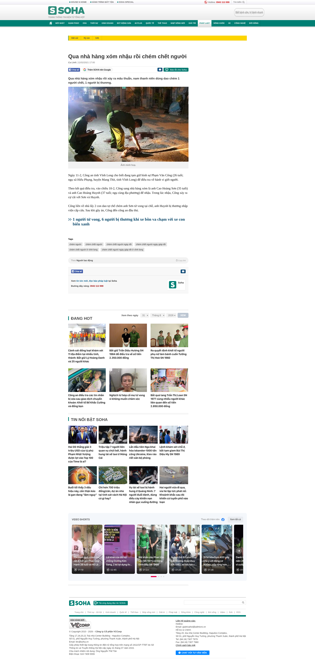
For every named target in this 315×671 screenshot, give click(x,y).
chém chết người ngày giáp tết (151, 244)
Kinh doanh (107, 23)
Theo (128, 260)
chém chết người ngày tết (119, 244)
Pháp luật (204, 23)
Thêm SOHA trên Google (99, 69)
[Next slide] (239, 551)
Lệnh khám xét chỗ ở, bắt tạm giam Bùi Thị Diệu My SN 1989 (172, 450)
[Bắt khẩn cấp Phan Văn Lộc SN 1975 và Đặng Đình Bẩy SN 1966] (152, 549)
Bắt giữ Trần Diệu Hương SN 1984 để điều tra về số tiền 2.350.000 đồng (126, 354)
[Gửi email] (159, 69)
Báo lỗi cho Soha (178, 69)
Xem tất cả (235, 519)
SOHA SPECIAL (126, 2)
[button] (154, 576)
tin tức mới (82, 281)
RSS (238, 612)
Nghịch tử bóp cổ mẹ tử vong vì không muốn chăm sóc (127, 397)
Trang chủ (79, 612)
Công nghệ (240, 23)
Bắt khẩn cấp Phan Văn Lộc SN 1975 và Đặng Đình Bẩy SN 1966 (151, 561)
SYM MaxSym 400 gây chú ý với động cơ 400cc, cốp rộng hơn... (216, 561)
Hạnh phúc (73, 23)
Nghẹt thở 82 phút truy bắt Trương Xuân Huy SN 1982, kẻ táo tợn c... (184, 561)
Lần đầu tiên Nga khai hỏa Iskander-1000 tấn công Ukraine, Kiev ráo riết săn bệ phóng (143, 452)
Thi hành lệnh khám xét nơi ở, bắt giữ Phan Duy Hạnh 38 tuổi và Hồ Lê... (87, 561)
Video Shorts (81, 519)
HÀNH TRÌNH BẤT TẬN (103, 2)
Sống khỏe (219, 23)
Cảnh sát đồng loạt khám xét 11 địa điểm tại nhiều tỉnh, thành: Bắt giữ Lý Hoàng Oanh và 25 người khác (86, 356)
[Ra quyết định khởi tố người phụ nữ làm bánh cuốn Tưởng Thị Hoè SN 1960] (169, 335)
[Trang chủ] (66, 12)
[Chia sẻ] (74, 70)
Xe (229, 23)
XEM (183, 315)
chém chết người (94, 244)
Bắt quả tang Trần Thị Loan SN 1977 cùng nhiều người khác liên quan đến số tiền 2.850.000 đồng (169, 401)
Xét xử (74, 38)
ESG (85, 23)
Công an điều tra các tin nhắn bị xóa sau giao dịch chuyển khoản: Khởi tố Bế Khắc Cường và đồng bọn (86, 401)
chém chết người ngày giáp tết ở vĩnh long (122, 249)
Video (222, 612)
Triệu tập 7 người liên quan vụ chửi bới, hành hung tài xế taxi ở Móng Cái (113, 452)
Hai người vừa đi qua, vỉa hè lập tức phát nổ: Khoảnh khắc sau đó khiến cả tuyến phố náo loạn (174, 495)
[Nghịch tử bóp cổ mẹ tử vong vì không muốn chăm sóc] (128, 380)
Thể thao (162, 23)
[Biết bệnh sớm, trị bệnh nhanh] (249, 12)
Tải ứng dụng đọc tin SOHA (112, 603)
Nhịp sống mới (178, 23)
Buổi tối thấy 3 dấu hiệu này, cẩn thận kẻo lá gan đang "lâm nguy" (82, 491)
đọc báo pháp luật (98, 281)
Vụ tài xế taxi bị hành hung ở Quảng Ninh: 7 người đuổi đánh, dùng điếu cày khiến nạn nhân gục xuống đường (143, 495)
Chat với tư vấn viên (194, 652)
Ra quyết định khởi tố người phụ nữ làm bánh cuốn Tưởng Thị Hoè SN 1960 (168, 354)
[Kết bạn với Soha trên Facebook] (172, 285)
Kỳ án (87, 38)
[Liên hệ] (183, 271)
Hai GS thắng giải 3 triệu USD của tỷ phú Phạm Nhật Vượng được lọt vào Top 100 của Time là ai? (80, 454)
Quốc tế (150, 23)
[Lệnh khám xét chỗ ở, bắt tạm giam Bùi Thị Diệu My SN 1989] (174, 435)
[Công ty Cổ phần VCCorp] (113, 623)
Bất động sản (124, 23)
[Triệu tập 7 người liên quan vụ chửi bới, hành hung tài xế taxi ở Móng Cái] (113, 435)
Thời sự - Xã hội (94, 612)
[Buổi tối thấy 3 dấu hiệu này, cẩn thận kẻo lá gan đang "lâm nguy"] (82, 475)
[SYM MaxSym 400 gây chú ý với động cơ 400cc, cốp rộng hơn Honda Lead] (217, 549)
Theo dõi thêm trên (210, 519)
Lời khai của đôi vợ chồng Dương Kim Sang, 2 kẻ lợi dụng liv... (119, 561)
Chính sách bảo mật (185, 645)
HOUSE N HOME (79, 2)
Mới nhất (60, 23)
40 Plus (138, 23)
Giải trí (192, 23)
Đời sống (253, 23)
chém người (75, 244)
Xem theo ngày (129, 315)
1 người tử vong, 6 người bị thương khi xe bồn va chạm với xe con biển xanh (129, 221)
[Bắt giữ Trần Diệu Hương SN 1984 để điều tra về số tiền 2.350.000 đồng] (128, 335)
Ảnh (231, 612)
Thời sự (94, 23)
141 (97, 38)
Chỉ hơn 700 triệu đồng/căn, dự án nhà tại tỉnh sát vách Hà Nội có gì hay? (113, 493)
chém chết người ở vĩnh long (83, 249)
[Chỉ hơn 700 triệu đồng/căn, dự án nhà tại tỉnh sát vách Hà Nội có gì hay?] (113, 475)
